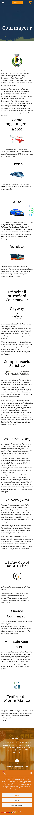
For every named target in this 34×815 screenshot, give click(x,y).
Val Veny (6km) (17, 500)
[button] (31, 773)
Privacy (19, 811)
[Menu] (3, 2)
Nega (17, 800)
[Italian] (12, 812)
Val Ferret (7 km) (17, 438)
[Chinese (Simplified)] (2, 812)
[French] (10, 812)
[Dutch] (5, 812)
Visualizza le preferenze (17, 805)
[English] (7, 812)
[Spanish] (15, 812)
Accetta (17, 795)
